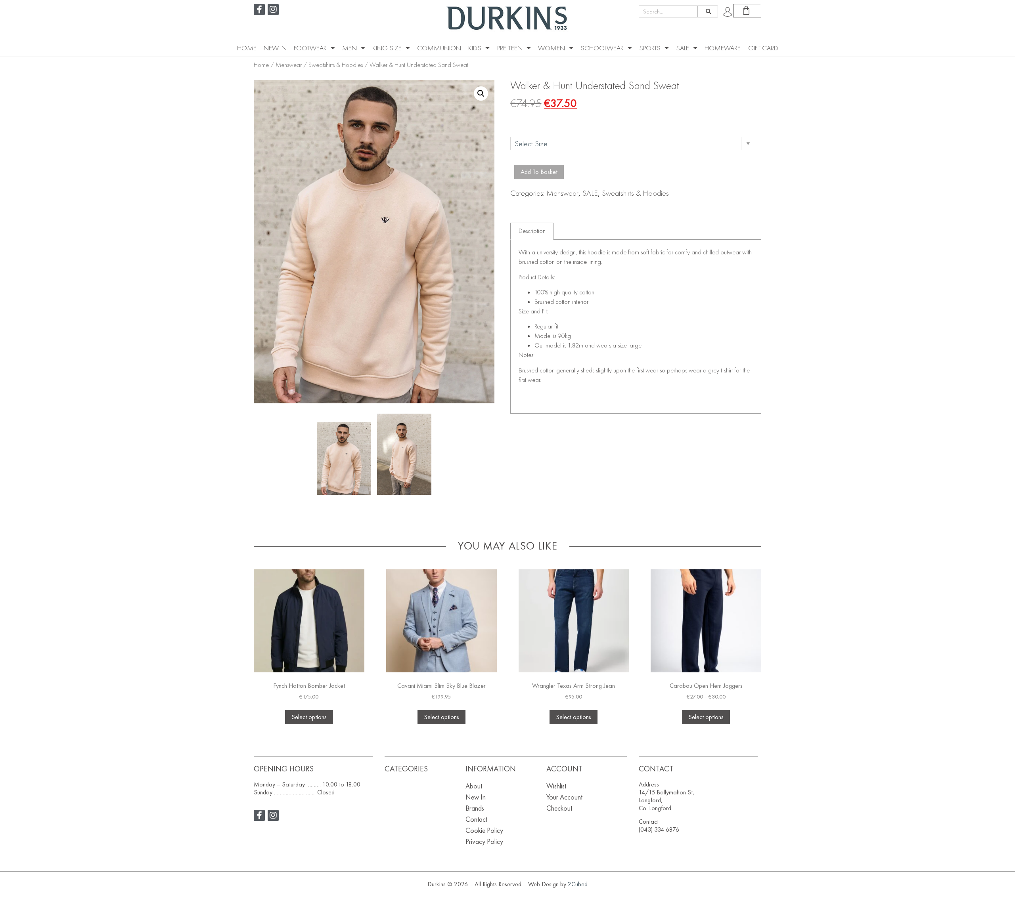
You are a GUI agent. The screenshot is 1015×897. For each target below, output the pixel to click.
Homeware (723, 48)
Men (349, 48)
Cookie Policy (484, 830)
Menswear (289, 65)
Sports (650, 48)
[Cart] (747, 10)
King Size (387, 48)
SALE (682, 48)
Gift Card (763, 48)
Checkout (559, 808)
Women (551, 48)
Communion (439, 48)
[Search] (707, 11)
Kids (474, 48)
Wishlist (556, 785)
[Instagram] (273, 9)
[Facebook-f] (259, 9)
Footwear (310, 48)
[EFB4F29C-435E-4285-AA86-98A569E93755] (344, 458)
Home (247, 48)
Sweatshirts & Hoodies (335, 65)
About (473, 785)
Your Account (564, 797)
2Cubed (578, 884)
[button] (481, 93)
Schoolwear (602, 48)
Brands (474, 808)
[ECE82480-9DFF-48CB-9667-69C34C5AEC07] (404, 454)
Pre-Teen (510, 48)
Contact (476, 819)
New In (275, 48)
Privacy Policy (484, 841)
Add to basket (539, 172)
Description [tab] (532, 231)
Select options (309, 717)
